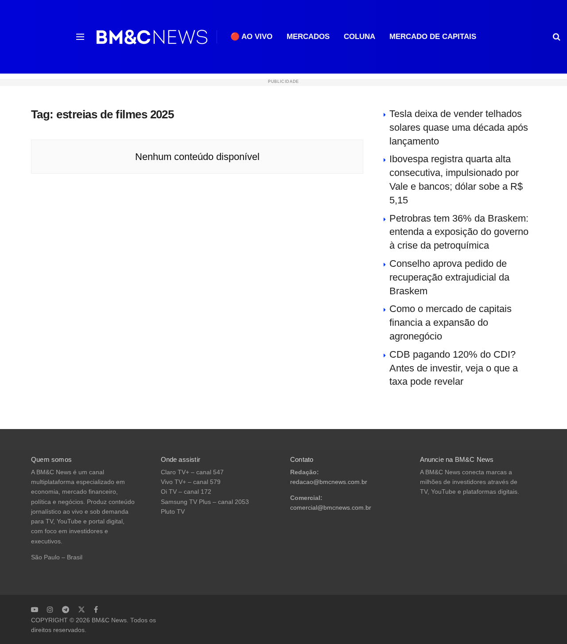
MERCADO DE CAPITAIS (432, 36)
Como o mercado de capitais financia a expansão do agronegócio (450, 322)
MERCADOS (308, 36)
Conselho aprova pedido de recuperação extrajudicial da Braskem (449, 277)
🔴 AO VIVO (251, 36)
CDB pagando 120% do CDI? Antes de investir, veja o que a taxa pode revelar (453, 368)
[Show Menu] (80, 37)
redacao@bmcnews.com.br (328, 482)
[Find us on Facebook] (96, 609)
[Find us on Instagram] (50, 609)
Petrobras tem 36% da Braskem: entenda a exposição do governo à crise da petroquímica (458, 232)
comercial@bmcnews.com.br (330, 507)
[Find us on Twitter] (81, 609)
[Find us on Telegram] (65, 609)
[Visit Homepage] (152, 37)
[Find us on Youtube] (34, 609)
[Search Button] (556, 37)
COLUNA (359, 36)
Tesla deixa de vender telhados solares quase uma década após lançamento (458, 127)
